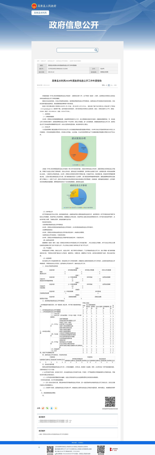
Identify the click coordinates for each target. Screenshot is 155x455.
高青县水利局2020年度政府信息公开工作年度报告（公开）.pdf (55, 422)
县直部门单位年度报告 (75, 61)
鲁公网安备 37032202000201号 (64, 453)
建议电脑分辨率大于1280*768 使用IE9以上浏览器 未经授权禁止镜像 (73, 449)
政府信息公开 (51, 61)
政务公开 (43, 61)
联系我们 (80, 442)
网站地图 (74, 442)
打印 (115, 85)
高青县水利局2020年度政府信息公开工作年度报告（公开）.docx (56, 420)
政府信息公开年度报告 (62, 61)
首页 (38, 61)
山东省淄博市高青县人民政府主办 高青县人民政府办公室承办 (71, 446)
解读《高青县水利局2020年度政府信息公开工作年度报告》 (54, 434)
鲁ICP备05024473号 (60, 451)
